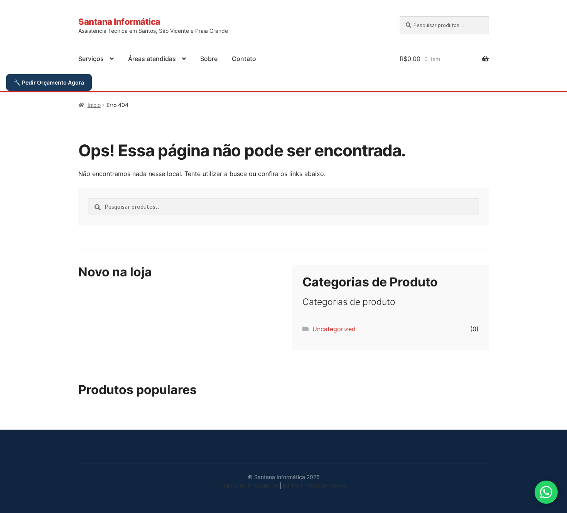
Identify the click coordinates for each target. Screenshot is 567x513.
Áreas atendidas (152, 59)
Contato (244, 59)
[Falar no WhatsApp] (546, 492)
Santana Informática (119, 21)
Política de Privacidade (249, 486)
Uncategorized (334, 329)
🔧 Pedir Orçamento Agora (49, 82)
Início (94, 105)
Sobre (209, 59)
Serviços (91, 59)
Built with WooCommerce (314, 486)
